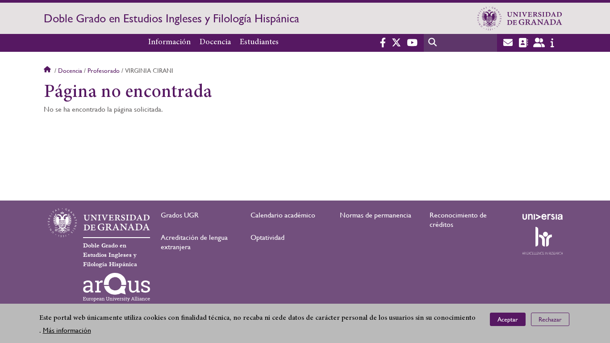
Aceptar (507, 318)
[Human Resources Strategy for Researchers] (542, 241)
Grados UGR (180, 215)
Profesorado (104, 70)
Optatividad (267, 237)
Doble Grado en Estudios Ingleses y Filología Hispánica (171, 18)
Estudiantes (259, 42)
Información (169, 42)
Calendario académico (283, 215)
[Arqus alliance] (116, 287)
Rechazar (550, 318)
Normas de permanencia (375, 215)
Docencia (215, 42)
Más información (67, 330)
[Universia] (542, 216)
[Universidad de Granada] (520, 18)
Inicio (48, 70)
